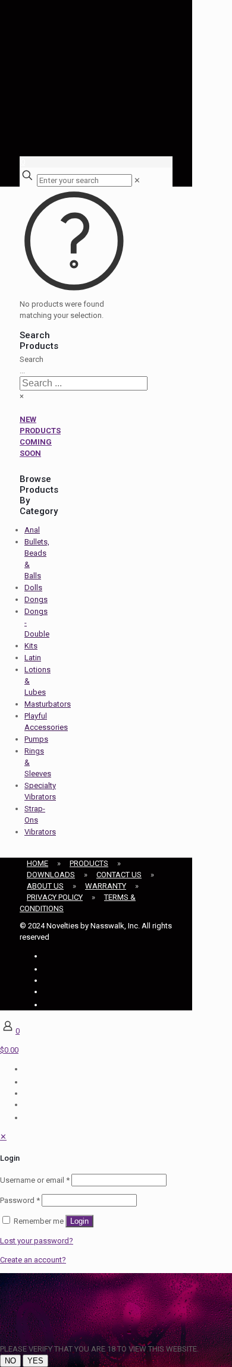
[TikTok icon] (44, 1004)
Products (89, 863)
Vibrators (40, 831)
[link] (137, 180)
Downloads (51, 874)
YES (35, 1360)
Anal (32, 529)
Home (37, 863)
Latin (32, 657)
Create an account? (33, 1259)
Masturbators (47, 704)
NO (10, 1360)
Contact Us (119, 874)
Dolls (33, 587)
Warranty (105, 885)
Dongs (36, 599)
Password (20, 1200)
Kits (30, 645)
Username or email (35, 1180)
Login (79, 1221)
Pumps (36, 739)
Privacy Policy (55, 897)
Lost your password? (36, 1240)
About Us (45, 885)
